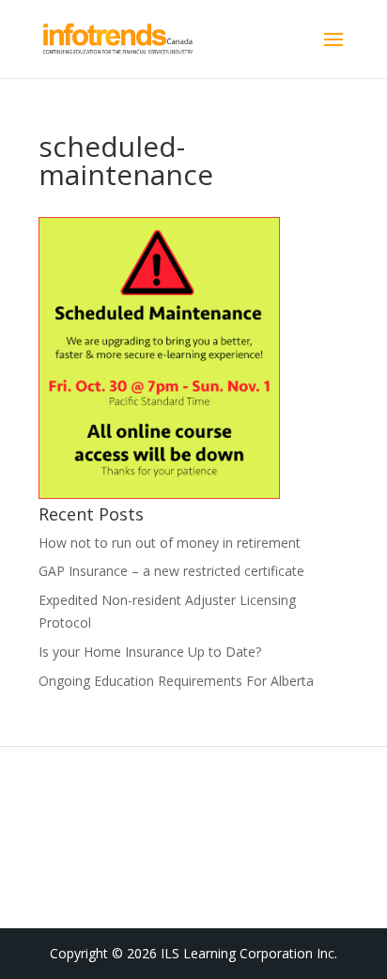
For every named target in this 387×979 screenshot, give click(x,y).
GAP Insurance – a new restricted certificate (171, 571)
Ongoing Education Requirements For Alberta (176, 681)
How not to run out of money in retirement (170, 543)
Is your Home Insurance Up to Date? (150, 651)
